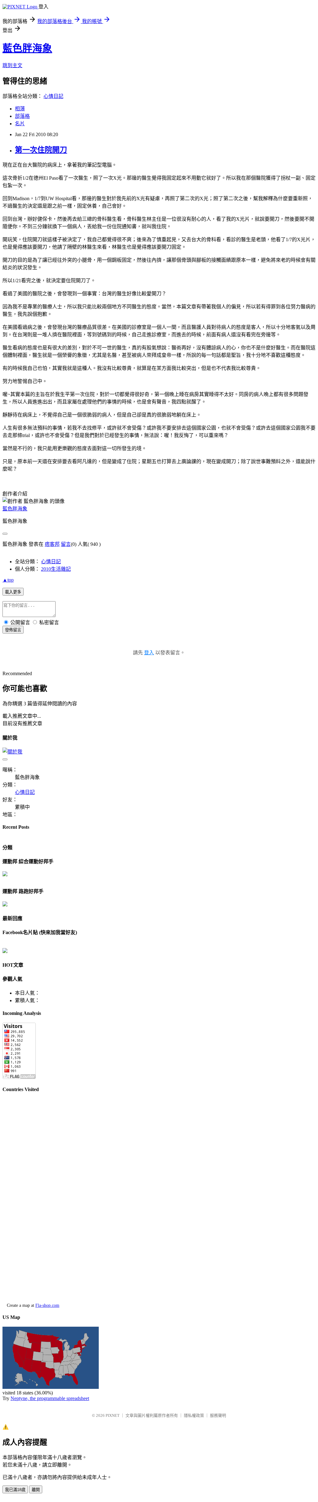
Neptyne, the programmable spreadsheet (50, 1398)
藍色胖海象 (27, 48)
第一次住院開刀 (41, 150)
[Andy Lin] (4, 951)
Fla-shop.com (47, 1305)
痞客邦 (52, 544)
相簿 (20, 108)
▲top (8, 580)
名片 (20, 123)
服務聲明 (218, 1415)
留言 (66, 544)
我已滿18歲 (15, 1489)
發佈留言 (13, 630)
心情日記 (53, 96)
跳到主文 (12, 65)
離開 (36, 1489)
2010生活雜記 (56, 569)
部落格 (22, 116)
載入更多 (13, 592)
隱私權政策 (194, 1415)
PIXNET (113, 1415)
